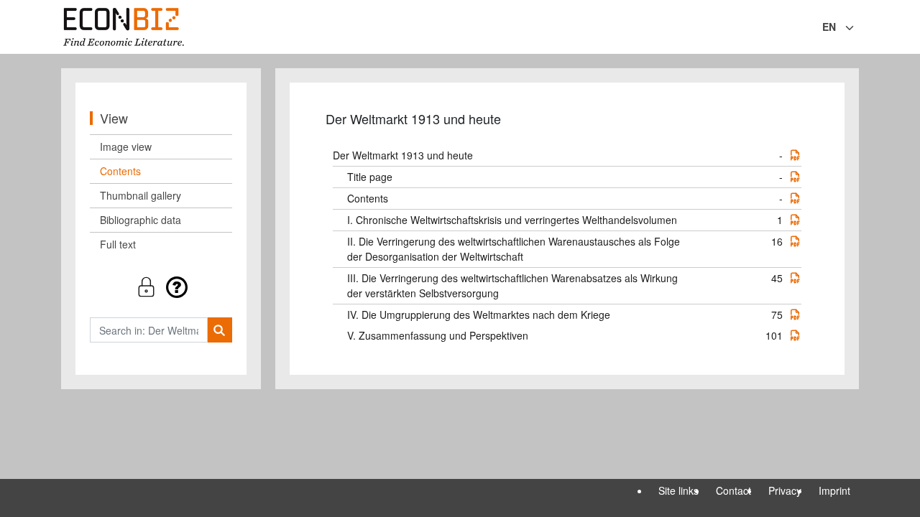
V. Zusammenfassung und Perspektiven (437, 335)
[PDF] (794, 155)
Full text (118, 244)
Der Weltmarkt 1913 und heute (403, 155)
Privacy (784, 490)
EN (829, 26)
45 (777, 278)
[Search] (219, 330)
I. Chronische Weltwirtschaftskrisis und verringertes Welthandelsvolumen (512, 220)
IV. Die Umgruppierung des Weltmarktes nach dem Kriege (478, 314)
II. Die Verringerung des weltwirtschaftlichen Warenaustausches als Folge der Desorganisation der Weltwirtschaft (513, 249)
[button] (161, 286)
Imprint (834, 490)
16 (777, 241)
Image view (126, 146)
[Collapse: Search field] (857, 28)
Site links (678, 490)
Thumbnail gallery (140, 195)
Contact (733, 490)
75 (777, 314)
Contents (120, 171)
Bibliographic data (140, 220)
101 (774, 335)
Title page (369, 176)
